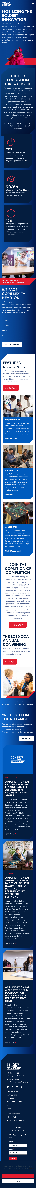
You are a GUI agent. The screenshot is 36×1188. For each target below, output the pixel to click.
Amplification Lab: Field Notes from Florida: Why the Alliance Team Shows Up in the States (17, 789)
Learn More (9, 495)
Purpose (5, 320)
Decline (18, 1181)
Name (11, 1142)
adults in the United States (18, 190)
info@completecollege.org (17, 1082)
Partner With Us (17, 625)
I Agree (18, 1176)
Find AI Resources (12, 551)
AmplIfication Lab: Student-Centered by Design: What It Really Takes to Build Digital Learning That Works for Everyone (17, 887)
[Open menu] (33, 2)
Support (5, 335)
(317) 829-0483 (13, 1079)
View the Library (11, 438)
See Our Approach (11, 344)
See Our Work (11, 388)
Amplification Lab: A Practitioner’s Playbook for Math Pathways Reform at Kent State (17, 994)
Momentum (6, 330)
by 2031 (25, 161)
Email (11, 1149)
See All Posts (26, 738)
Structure (5, 325)
